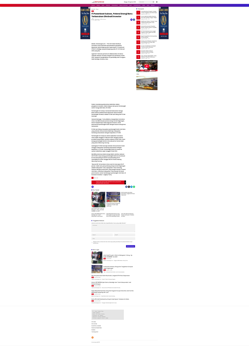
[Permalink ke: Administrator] (92, 19)
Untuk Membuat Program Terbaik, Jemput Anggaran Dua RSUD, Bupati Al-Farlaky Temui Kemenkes (149, 12)
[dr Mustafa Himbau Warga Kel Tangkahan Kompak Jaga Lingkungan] (113, 197)
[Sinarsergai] (97, 2)
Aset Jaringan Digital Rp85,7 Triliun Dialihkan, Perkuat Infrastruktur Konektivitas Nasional (149, 56)
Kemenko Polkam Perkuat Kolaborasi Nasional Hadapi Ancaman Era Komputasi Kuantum (149, 51)
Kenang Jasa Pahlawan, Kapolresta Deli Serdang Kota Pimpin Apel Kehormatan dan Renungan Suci (149, 41)
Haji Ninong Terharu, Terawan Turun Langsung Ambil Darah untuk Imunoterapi (149, 22)
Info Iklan (93, 321)
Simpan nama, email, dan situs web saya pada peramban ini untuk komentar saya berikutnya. (112, 242)
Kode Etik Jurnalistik (96, 325)
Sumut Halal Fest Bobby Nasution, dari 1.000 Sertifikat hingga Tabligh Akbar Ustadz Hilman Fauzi (149, 17)
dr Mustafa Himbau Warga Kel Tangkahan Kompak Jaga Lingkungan (113, 205)
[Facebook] (126, 187)
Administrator (97, 19)
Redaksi (93, 329)
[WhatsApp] (134, 187)
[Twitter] (129, 187)
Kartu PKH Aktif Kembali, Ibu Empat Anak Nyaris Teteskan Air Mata (127, 215)
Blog (93, 11)
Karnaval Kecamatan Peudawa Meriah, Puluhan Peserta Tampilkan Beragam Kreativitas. (149, 27)
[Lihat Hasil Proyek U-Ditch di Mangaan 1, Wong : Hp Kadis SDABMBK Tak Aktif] (98, 199)
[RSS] (92, 337)
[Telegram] (131, 187)
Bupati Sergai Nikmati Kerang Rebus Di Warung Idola (149, 36)
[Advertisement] (108, 32)
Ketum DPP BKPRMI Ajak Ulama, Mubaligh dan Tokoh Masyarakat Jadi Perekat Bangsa (98, 215)
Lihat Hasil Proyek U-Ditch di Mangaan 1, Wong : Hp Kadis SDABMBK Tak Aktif (97, 210)
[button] (153, 2)
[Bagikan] (134, 20)
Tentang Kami (94, 332)
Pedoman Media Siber (96, 327)
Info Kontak (94, 323)
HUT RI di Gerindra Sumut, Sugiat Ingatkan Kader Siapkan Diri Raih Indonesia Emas (148, 32)
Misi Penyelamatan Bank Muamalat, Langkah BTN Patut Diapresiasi (128, 194)
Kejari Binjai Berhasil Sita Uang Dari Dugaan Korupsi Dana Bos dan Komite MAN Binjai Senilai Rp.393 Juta (113, 215)
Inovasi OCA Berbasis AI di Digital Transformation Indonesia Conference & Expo (148, 46)
